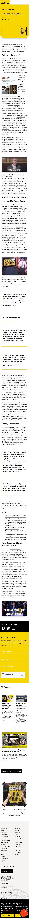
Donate (17, 854)
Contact (17, 836)
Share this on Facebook (14, 197)
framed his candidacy (11, 142)
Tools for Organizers (15, 557)
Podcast (3, 832)
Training (3, 844)
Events (3, 856)
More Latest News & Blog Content (11, 771)
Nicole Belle (16, 591)
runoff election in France (12, 59)
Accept (7, 915)
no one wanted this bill (18, 404)
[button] (27, 2)
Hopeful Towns (5, 846)
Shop (16, 848)
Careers (17, 832)
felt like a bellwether (15, 139)
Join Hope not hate (7, 871)
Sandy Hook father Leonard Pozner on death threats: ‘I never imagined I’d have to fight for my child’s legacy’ (15, 517)
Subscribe (18, 852)
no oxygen (19, 235)
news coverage (17, 178)
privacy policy (9, 910)
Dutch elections (9, 185)
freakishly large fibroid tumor (10, 208)
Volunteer (18, 844)
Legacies (17, 850)
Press (16, 834)
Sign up (3, 860)
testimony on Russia (14, 437)
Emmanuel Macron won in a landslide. (15, 65)
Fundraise (18, 846)
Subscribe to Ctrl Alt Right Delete (15, 51)
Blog (2, 830)
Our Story (18, 830)
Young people (5, 842)
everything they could (13, 105)
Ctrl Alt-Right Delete (8, 9)
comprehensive (9, 178)
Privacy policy (19, 838)
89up (7, 898)
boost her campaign (14, 69)
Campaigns (4, 858)
